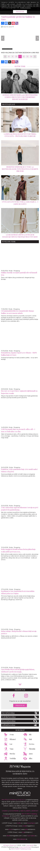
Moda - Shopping (14, 271)
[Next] (37, 38)
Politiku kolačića (25, 8)
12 (23, 56)
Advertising (14, 811)
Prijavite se (20, 705)
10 (16, 56)
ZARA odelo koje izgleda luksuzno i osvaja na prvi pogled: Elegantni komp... (19, 508)
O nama (5, 811)
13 (27, 56)
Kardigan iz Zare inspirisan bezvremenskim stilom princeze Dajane (17, 592)
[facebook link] (14, 696)
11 (20, 56)
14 (31, 56)
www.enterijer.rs (24, 832)
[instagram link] (26, 696)
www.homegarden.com (12, 836)
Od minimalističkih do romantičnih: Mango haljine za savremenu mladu (17, 312)
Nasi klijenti (25, 811)
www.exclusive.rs (28, 829)
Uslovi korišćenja (25, 847)
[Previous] (2, 38)
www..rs (17, 823)
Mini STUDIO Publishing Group (21, 849)
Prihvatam (20, 11)
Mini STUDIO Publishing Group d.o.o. (13, 799)
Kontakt (35, 811)
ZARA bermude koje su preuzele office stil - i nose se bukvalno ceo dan (18, 430)
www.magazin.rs (26, 826)
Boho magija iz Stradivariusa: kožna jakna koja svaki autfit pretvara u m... (18, 550)
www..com (31, 823)
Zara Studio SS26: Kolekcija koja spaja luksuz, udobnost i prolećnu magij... (18, 670)
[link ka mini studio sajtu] (20, 795)
